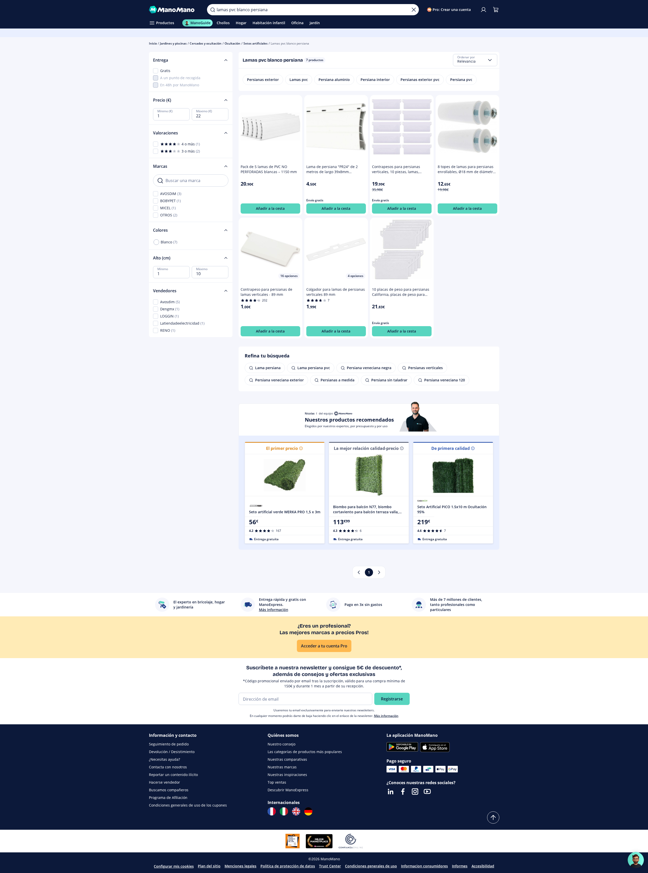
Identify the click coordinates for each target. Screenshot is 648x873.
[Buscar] (212, 9)
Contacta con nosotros (168, 767)
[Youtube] (427, 791)
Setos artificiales (255, 43)
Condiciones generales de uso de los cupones (188, 805)
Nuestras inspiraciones (287, 774)
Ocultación (232, 43)
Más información (386, 716)
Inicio (153, 43)
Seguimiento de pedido (169, 744)
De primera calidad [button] (450, 448)
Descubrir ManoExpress (288, 789)
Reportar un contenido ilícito (173, 774)
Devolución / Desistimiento (172, 751)
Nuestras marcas (282, 767)
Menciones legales (240, 866)
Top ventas (277, 782)
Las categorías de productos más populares (305, 751)
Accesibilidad (483, 866)
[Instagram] (415, 791)
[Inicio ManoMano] (174, 9)
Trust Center (330, 866)
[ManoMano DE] (308, 811)
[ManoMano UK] (296, 811)
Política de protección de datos (287, 866)
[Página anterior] (359, 572)
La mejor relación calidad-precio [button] (366, 448)
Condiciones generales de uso (371, 866)
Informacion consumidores (424, 866)
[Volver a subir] (493, 817)
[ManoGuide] (636, 860)
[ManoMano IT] (284, 811)
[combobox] (475, 60)
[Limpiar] (414, 10)
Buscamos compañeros (168, 789)
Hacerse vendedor (164, 782)
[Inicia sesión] (483, 9)
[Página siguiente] (379, 572)
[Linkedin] (391, 791)
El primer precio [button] (282, 448)
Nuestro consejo (281, 744)
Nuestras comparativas (287, 759)
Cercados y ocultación (206, 43)
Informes (459, 866)
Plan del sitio (209, 866)
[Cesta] (495, 9)
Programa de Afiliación (168, 797)
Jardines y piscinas (173, 43)
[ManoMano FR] (272, 811)
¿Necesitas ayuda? (164, 759)
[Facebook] (403, 791)
